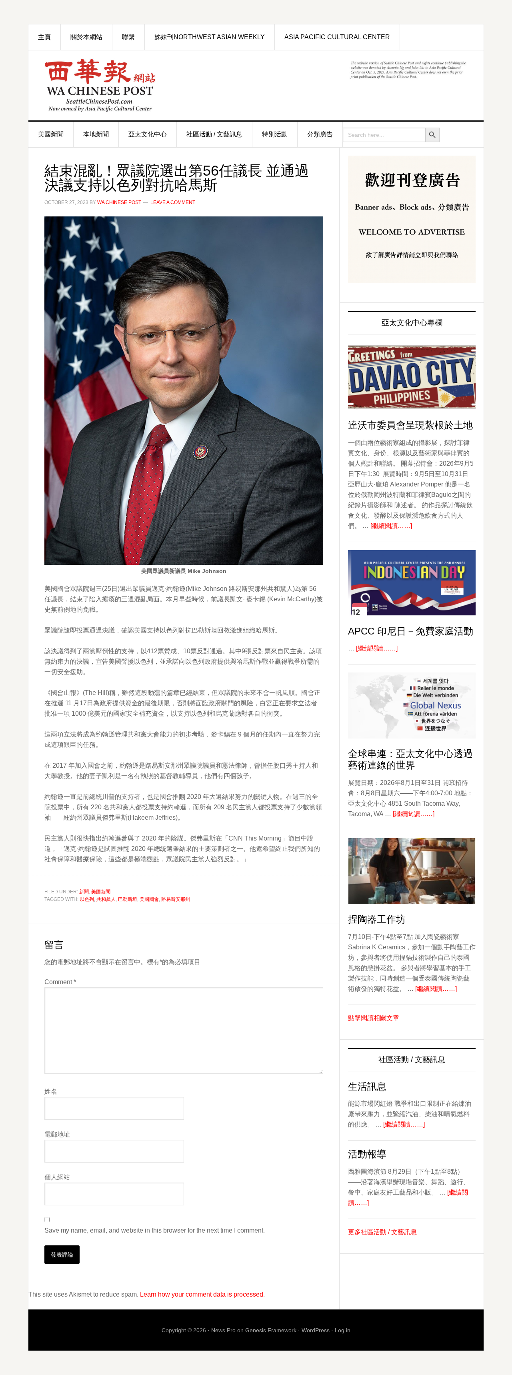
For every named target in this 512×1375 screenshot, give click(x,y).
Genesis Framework (270, 1330)
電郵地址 (57, 1134)
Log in (342, 1330)
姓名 (50, 1091)
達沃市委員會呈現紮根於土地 (410, 425)
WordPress (316, 1330)
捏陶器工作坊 (377, 919)
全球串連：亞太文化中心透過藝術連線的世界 (410, 759)
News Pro (223, 1330)
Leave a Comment (172, 202)
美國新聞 (100, 892)
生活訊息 (367, 1086)
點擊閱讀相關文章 (373, 1018)
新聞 (84, 892)
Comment (60, 982)
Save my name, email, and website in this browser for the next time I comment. (154, 1230)
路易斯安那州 (175, 899)
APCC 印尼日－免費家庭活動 (410, 631)
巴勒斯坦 (127, 899)
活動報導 (367, 1154)
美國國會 (149, 899)
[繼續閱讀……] (391, 525)
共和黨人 (106, 899)
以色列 (87, 899)
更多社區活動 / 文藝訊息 (382, 1232)
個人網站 (57, 1177)
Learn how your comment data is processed (201, 1294)
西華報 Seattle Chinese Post (118, 85)
